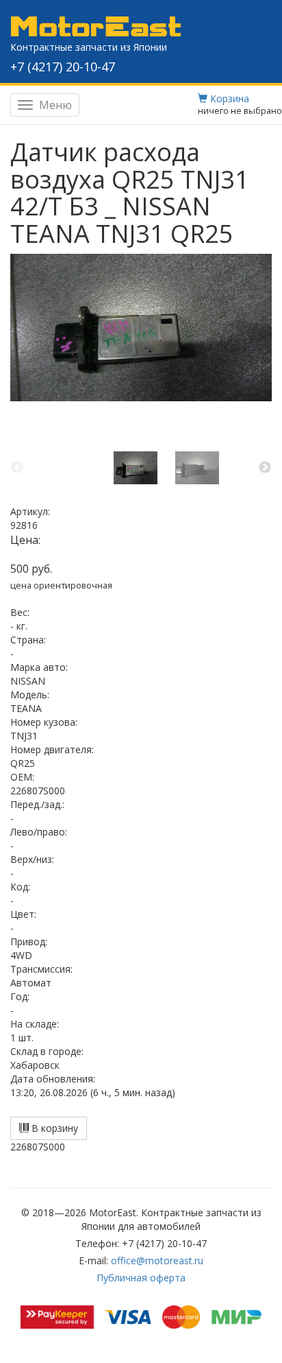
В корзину (53, 1128)
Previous (17, 468)
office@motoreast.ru (157, 1260)
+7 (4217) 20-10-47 (62, 66)
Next (265, 468)
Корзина (228, 98)
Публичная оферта (141, 1277)
